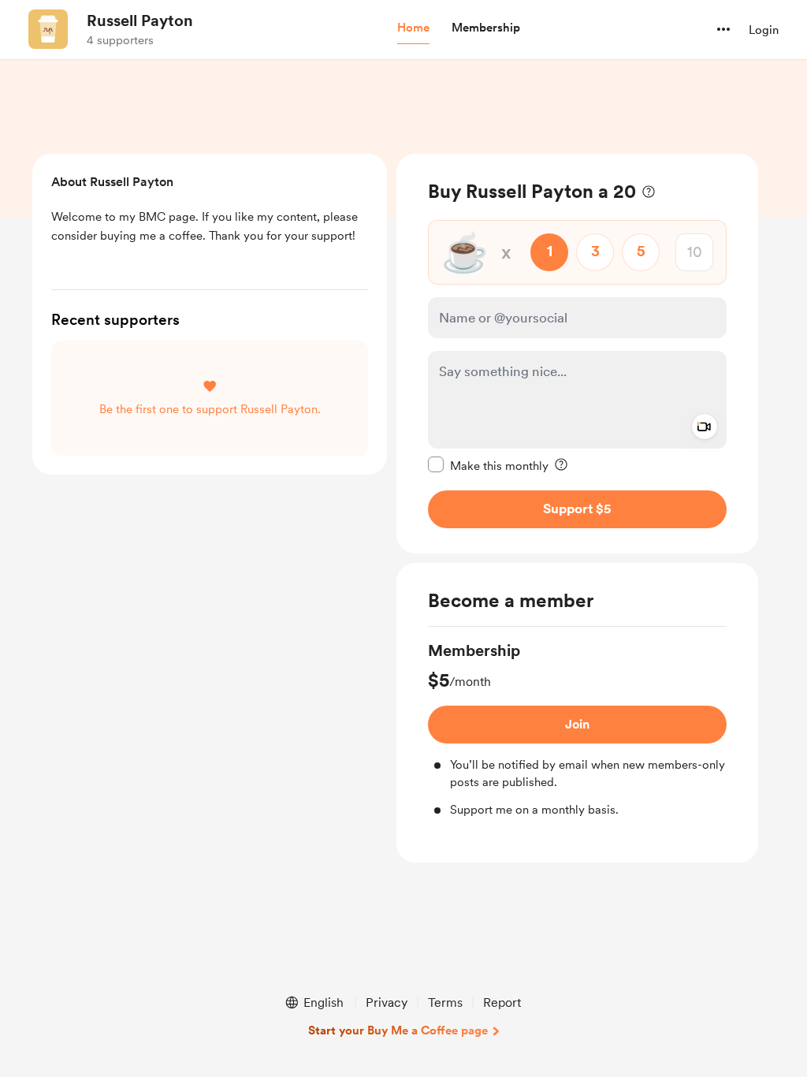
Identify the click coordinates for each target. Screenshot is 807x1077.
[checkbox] (488, 465)
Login (764, 30)
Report (502, 1002)
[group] (577, 729)
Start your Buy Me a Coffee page (398, 1030)
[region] (577, 353)
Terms (445, 1002)
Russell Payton (140, 20)
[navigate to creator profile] (48, 29)
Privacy (386, 1002)
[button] (413, 28)
